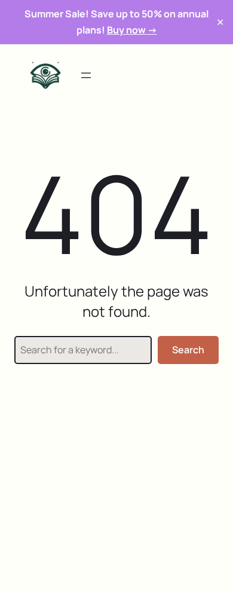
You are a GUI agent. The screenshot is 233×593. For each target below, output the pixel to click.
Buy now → (132, 29)
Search (188, 349)
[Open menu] (86, 75)
